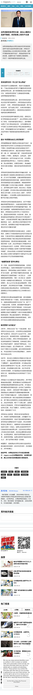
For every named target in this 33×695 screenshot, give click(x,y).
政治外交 (3, 6)
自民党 (4, 471)
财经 (9, 6)
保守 (9, 474)
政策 (17, 471)
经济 (11, 471)
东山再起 (24, 474)
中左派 (16, 474)
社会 (13, 6)
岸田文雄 (24, 471)
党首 (3, 474)
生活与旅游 (28, 6)
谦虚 (3, 477)
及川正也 (7, 41)
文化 (17, 6)
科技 (22, 6)
